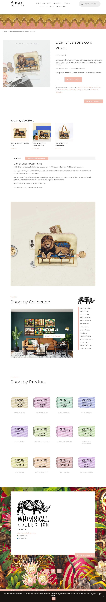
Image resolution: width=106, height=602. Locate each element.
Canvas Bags (19, 413)
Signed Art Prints (64, 441)
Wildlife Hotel (42, 329)
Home (38, 3)
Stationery (19, 441)
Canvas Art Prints (42, 441)
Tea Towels (64, 472)
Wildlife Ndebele (85, 317)
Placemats (19, 472)
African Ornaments (86, 339)
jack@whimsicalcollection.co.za (26, 533)
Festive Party (84, 342)
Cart (42, 6)
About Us (46, 3)
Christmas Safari (85, 348)
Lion (84, 90)
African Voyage (85, 330)
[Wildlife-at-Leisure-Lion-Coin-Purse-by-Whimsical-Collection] (26, 86)
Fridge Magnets (42, 472)
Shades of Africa (85, 336)
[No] (103, 596)
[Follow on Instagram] (53, 571)
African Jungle (84, 314)
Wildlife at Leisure (13, 31)
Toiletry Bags (42, 413)
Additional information (36, 158)
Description (18, 158)
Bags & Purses (83, 87)
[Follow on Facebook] (47, 571)
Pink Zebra (83, 333)
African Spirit (84, 327)
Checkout (50, 6)
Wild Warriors (84, 324)
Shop (66, 3)
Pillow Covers (86, 472)
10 (49, 353)
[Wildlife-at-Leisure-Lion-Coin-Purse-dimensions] (53, 285)
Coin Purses (86, 413)
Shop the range (53, 336)
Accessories (64, 90)
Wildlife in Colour (85, 321)
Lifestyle (79, 90)
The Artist (57, 3)
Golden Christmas (86, 345)
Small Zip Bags (64, 413)
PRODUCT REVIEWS (93, 101)
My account (61, 6)
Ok (53, 599)
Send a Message (85, 555)
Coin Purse (72, 90)
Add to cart (73, 79)
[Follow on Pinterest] (59, 571)
